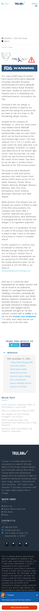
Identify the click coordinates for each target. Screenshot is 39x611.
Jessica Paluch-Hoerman (14, 509)
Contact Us (8, 520)
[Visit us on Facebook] (7, 545)
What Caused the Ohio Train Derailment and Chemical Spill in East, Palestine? (19, 422)
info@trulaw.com (12, 530)
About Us (7, 506)
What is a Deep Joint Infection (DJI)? (18, 410)
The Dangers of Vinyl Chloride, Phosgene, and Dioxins (15, 415)
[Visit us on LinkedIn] (20, 545)
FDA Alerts (8, 512)
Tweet (15, 345)
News (5, 514)
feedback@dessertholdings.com (16, 270)
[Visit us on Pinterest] (26, 545)
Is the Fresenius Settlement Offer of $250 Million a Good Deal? (18, 405)
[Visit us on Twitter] (13, 545)
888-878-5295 (11, 527)
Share (25, 345)
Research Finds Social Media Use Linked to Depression (17, 429)
